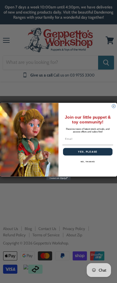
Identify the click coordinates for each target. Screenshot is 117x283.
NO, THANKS (88, 161)
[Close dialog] (114, 106)
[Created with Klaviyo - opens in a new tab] (58, 178)
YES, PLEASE (88, 152)
